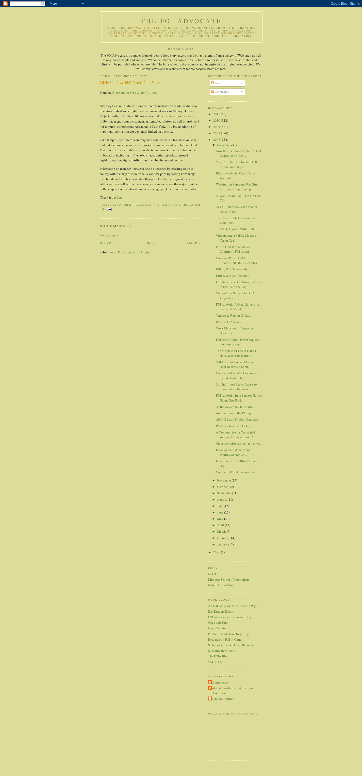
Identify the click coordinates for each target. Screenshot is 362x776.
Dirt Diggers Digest (221, 611)
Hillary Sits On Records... (232, 269)
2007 (217, 139)
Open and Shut (218, 622)
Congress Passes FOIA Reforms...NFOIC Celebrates (236, 260)
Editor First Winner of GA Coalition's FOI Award (233, 249)
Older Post (194, 243)
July (220, 506)
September (224, 493)
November (224, 480)
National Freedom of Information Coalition (231, 690)
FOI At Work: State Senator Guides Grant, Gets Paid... (239, 398)
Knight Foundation (221, 585)
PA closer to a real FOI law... (234, 426)
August (222, 499)
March (222, 531)
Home (151, 243)
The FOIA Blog (218, 656)
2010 (217, 120)
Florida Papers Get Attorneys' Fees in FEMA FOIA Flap (238, 284)
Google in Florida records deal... (237, 472)
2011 (217, 114)
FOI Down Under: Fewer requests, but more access (238, 342)
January (222, 544)
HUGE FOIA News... (229, 322)
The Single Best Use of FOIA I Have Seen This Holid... (236, 353)
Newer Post (107, 243)
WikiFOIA (215, 662)
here (120, 197)
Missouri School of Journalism (222, 36)
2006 (217, 552)
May (220, 518)
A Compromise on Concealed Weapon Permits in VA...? (235, 434)
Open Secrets (216, 628)
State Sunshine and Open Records (230, 645)
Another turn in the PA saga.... (235, 413)
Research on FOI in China (225, 639)
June (220, 512)
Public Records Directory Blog (228, 634)
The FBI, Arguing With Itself (235, 229)
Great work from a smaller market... (239, 443)
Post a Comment (110, 235)
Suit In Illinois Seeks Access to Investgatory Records (236, 386)
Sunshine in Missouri (222, 650)
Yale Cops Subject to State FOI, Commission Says (237, 164)
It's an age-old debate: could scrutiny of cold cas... (234, 452)
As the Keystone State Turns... (235, 406)
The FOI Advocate (181, 20)
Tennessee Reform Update (233, 315)
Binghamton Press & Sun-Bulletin (135, 92)
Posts (218, 83)
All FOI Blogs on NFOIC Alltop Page (232, 606)
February (223, 538)
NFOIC (212, 574)
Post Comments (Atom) (133, 252)
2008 (217, 133)
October (223, 486)
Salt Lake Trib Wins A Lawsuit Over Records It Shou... (236, 364)
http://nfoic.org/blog (230, 30)
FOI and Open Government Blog (229, 617)
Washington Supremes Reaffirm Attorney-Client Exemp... (237, 186)
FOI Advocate (218, 682)
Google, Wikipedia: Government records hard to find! (238, 375)
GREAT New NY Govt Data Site (237, 419)
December (224, 145)
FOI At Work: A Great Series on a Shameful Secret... (238, 306)
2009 (217, 126)
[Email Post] (109, 209)
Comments (221, 91)
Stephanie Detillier (221, 699)
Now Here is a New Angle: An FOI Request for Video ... (238, 153)
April (221, 525)
